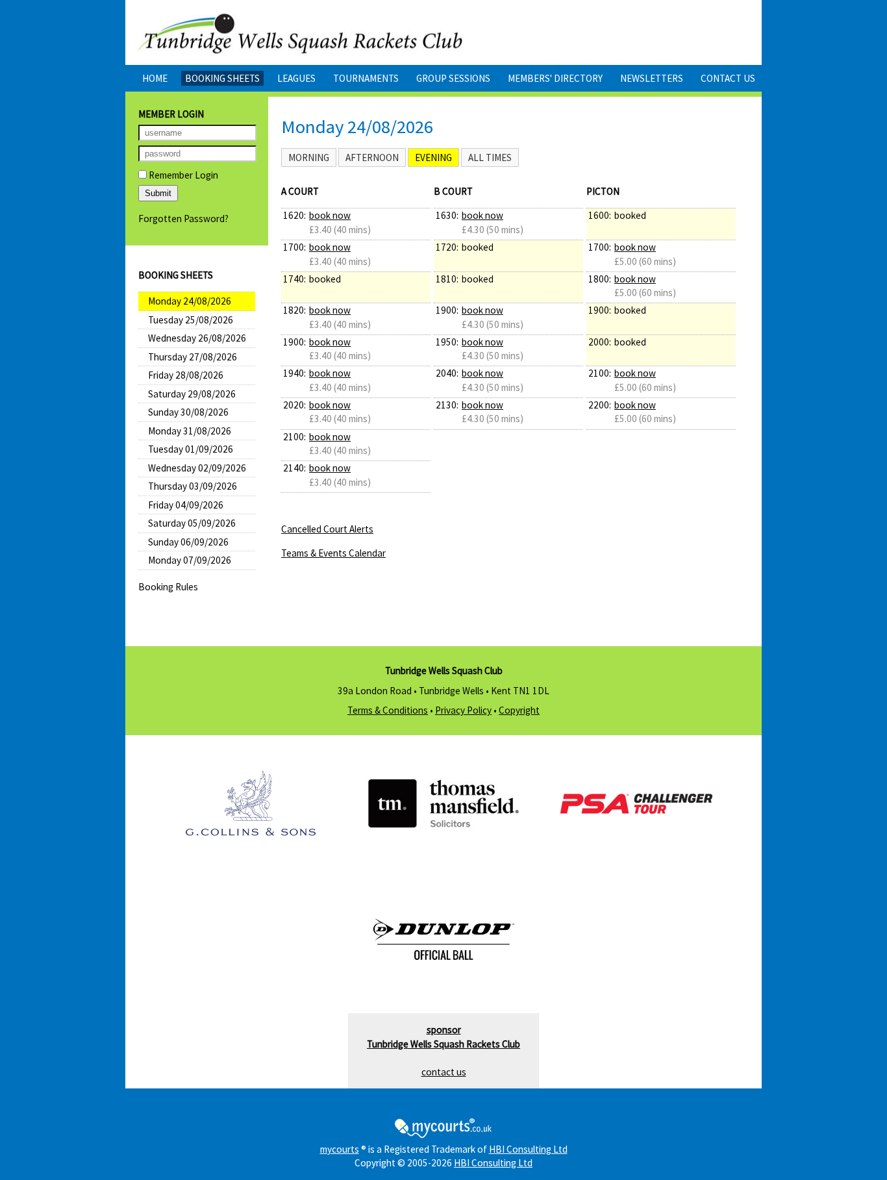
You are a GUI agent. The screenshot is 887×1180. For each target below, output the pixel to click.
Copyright (519, 710)
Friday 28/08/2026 (185, 375)
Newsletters (651, 78)
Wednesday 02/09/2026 (197, 468)
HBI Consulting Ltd (528, 1149)
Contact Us (728, 78)
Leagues (296, 78)
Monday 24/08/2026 (189, 301)
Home (155, 78)
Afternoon (372, 157)
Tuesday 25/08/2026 (190, 320)
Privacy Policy (463, 710)
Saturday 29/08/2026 (192, 394)
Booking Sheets (222, 78)
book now (330, 215)
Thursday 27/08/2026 (192, 357)
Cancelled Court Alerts (327, 529)
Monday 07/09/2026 (189, 560)
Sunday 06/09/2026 (188, 542)
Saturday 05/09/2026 (192, 523)
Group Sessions (453, 78)
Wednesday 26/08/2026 (197, 338)
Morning (308, 157)
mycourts (339, 1149)
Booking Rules (168, 587)
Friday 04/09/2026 (185, 505)
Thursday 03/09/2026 (192, 486)
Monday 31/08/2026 (189, 431)
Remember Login (182, 175)
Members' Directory (555, 78)
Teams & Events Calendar (333, 553)
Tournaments (366, 78)
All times (490, 157)
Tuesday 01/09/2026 (190, 449)
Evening (433, 157)
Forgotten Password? (183, 218)
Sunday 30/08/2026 (188, 412)
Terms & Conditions (387, 710)
